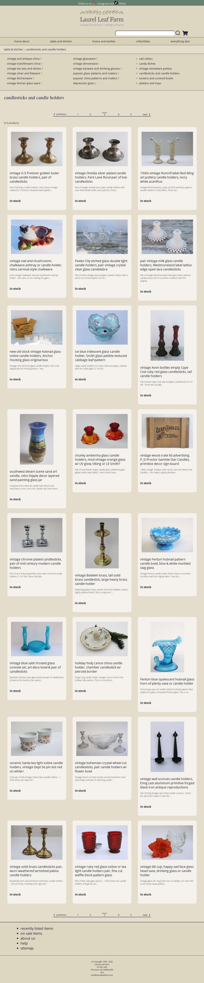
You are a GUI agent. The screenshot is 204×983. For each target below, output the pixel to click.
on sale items (31, 933)
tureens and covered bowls (156, 78)
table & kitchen (13, 49)
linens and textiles (103, 41)
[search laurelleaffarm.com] (178, 33)
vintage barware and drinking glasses (96, 68)
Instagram (103, 3)
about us (27, 938)
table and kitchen (61, 41)
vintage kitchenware (19, 78)
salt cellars (146, 58)
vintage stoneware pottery (155, 68)
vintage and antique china (23, 58)
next (145, 114)
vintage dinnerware (85, 63)
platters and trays (150, 83)
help (24, 943)
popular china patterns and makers (95, 78)
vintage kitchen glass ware (23, 83)
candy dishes (147, 63)
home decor (22, 41)
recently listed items (36, 928)
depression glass (83, 83)
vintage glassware (84, 58)
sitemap (27, 948)
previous (61, 114)
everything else (180, 41)
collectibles (143, 41)
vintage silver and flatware (23, 73)
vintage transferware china (23, 63)
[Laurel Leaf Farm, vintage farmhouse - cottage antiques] (102, 18)
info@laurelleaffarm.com (102, 975)
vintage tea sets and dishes (24, 68)
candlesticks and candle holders (159, 73)
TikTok (122, 3)
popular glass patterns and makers (95, 73)
